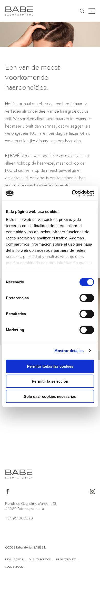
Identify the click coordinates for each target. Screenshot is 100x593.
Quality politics (39, 559)
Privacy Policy (66, 559)
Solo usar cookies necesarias (50, 396)
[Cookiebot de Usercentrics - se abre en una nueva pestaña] (72, 193)
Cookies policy (15, 566)
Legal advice (14, 559)
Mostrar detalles (69, 350)
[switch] (86, 298)
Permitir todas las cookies (50, 366)
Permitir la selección (50, 381)
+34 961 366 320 (19, 518)
